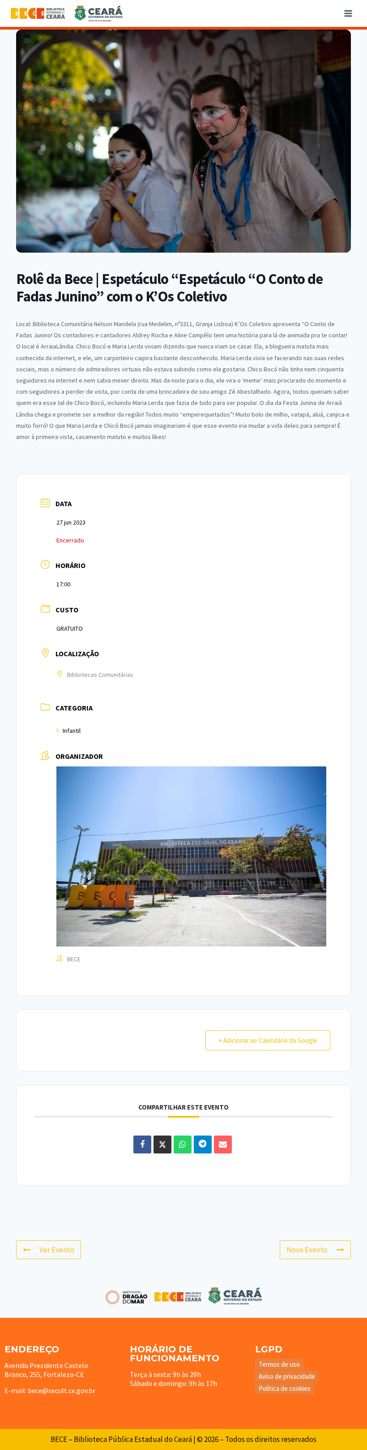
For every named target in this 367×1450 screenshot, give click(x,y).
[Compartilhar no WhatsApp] (183, 1144)
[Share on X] (162, 1144)
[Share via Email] (223, 1144)
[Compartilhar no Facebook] (142, 1144)
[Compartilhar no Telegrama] (203, 1144)
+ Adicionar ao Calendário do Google (267, 1040)
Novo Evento (307, 1250)
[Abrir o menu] (348, 13)
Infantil (72, 731)
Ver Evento (56, 1250)
